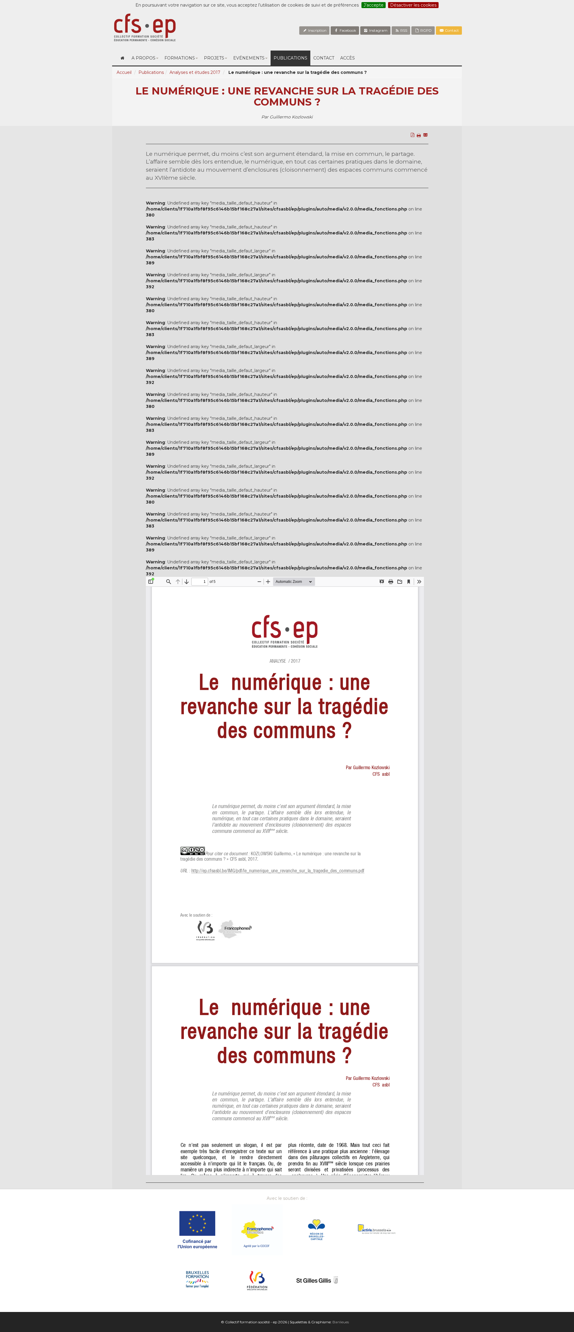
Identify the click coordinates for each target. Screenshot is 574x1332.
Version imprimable (420, 148)
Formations (179, 58)
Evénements (249, 58)
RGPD (425, 30)
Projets (214, 58)
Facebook (347, 30)
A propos (143, 58)
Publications (290, 58)
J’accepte (374, 5)
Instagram (377, 30)
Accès (347, 58)
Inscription (316, 30)
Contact (451, 30)
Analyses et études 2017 (195, 72)
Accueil (124, 72)
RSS (403, 30)
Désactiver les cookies (413, 5)
